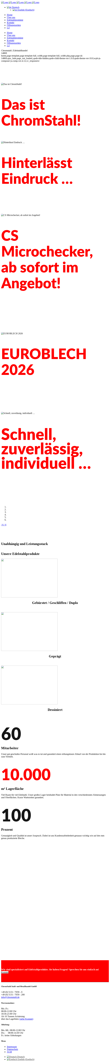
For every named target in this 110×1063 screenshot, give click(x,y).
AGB (9, 1052)
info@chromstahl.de (10, 997)
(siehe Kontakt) (26, 1019)
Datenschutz (12, 1049)
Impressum (12, 1046)
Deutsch (15, 7)
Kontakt (4, 972)
